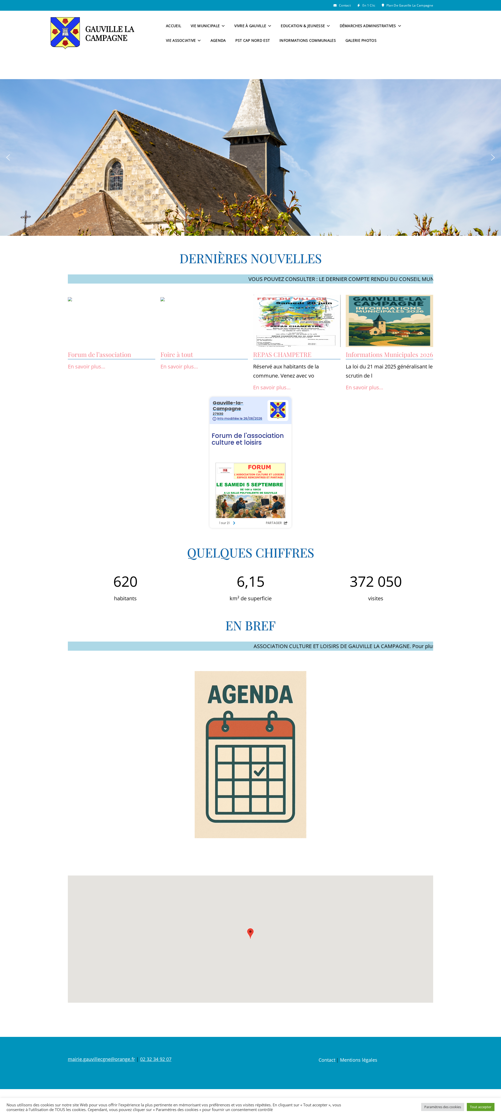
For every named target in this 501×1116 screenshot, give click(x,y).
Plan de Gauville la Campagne (409, 5)
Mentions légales (358, 1060)
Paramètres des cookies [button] (442, 1107)
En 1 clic (368, 5)
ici (394, 279)
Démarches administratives (368, 25)
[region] (250, 157)
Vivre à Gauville (250, 25)
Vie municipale (205, 25)
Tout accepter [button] (480, 1107)
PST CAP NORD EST (252, 40)
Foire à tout (176, 354)
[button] (8, 157)
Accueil (173, 25)
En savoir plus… (86, 366)
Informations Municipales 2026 (389, 354)
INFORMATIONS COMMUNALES (307, 40)
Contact (344, 5)
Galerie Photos (361, 40)
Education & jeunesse (303, 25)
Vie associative (181, 40)
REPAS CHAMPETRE (282, 354)
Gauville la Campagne (109, 33)
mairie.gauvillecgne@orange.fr (101, 1059)
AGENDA (218, 40)
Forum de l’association (99, 354)
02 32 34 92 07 (155, 1059)
